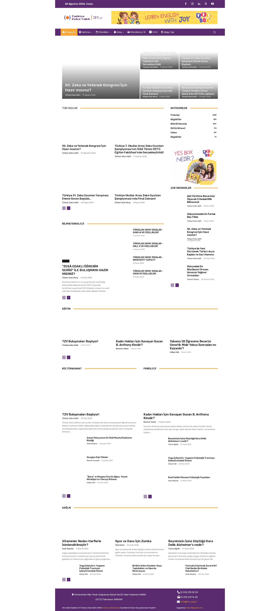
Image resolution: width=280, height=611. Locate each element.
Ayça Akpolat (173, 481)
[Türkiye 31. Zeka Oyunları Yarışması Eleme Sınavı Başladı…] (198, 54)
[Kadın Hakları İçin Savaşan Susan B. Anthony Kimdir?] (140, 326)
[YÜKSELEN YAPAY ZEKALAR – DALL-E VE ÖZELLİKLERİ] (123, 247)
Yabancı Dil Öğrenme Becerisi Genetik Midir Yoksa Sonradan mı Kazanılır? (193, 345)
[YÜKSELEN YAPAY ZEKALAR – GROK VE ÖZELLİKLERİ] (123, 275)
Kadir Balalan (92, 444)
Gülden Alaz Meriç (123, 202)
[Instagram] (192, 4)
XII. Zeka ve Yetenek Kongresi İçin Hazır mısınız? (84, 147)
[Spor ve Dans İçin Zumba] (140, 524)
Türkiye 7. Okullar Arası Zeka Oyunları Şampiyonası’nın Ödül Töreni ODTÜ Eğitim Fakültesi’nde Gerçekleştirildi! (139, 149)
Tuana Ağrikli (173, 444)
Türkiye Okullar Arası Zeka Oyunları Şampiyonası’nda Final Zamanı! (138, 197)
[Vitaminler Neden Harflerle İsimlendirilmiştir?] (87, 524)
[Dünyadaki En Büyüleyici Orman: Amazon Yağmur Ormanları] (178, 267)
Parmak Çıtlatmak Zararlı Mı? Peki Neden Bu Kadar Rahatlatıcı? (201, 568)
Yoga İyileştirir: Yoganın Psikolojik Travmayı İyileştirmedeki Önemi (191, 459)
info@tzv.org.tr (188, 601)
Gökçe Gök (174, 352)
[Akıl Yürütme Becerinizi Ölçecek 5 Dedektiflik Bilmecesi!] (178, 197)
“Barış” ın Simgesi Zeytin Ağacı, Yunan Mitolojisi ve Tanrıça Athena (107, 478)
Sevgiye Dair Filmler (97, 457)
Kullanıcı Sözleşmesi (111, 608)
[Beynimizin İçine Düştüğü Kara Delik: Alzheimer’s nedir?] (155, 445)
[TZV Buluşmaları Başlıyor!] (86, 326)
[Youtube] (212, 4)
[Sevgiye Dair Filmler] (73, 464)
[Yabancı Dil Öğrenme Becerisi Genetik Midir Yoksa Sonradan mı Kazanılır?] (194, 326)
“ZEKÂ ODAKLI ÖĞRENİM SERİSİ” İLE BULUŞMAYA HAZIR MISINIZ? (85, 269)
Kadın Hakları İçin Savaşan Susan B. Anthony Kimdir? (139, 343)
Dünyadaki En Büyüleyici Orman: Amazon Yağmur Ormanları (198, 271)
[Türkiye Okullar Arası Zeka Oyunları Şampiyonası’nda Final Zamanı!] (159, 84)
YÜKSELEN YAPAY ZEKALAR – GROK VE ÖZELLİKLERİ (148, 272)
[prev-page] (64, 208)
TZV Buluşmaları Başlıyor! (80, 341)
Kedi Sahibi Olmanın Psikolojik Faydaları (189, 477)
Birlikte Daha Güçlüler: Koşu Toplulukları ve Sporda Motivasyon (147, 568)
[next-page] (68, 208)
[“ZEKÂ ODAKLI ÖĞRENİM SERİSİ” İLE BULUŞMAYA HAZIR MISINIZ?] (85, 245)
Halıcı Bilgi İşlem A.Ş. (194, 608)
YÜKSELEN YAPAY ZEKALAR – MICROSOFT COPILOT (148, 258)
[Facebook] (185, 4)
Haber (66, 261)
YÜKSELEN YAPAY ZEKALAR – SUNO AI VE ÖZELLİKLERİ (148, 231)
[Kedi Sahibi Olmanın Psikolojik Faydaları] (155, 484)
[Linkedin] (199, 4)
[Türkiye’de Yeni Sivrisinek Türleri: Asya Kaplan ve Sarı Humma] (178, 249)
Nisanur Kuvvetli (93, 460)
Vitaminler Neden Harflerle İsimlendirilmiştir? (81, 543)
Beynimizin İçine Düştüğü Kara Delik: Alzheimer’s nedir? (187, 439)
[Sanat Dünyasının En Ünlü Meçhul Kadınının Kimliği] (73, 444)
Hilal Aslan (120, 545)
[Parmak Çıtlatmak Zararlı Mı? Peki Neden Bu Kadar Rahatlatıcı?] (175, 569)
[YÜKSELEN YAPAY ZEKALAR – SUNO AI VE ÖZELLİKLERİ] (123, 233)
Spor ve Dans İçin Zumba (133, 541)
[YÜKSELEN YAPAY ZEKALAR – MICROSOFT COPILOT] (123, 261)
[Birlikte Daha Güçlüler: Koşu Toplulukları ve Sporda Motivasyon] (122, 569)
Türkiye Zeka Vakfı (70, 153)
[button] (214, 32)
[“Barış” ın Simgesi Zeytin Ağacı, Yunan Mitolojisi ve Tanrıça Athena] (73, 483)
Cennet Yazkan (193, 279)
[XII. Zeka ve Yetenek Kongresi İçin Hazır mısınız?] (101, 69)
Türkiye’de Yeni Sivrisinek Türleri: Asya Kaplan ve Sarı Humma (200, 251)
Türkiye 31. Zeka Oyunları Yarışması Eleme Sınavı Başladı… (85, 197)
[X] (205, 4)
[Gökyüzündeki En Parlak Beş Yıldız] (178, 215)
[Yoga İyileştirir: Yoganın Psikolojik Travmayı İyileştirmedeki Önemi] (155, 464)
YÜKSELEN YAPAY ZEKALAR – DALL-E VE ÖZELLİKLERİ (148, 244)
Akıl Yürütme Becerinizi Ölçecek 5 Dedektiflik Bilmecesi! (201, 199)
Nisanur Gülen (122, 348)
